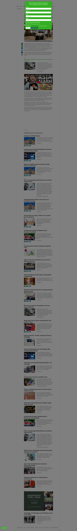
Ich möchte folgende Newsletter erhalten (33, 22)
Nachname (27, 10)
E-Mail (27, 14)
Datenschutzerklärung (34, 25)
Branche (27, 18)
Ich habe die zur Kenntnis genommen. (37, 25)
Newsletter (5, 527)
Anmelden (28, 27)
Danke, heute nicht (34, 27)
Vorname (27, 7)
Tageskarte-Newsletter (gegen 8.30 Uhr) (33, 23)
